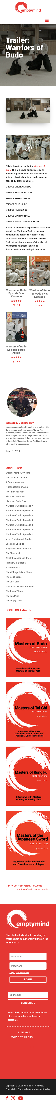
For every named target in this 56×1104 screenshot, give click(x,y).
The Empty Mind (14, 600)
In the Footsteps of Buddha (19, 539)
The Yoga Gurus (13, 577)
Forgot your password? (19, 973)
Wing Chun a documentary (18, 548)
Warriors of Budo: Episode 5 (19, 515)
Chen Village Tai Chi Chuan (19, 572)
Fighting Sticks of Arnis (17, 487)
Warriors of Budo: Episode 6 (19, 510)
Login (28, 979)
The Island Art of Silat (16, 477)
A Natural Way (13, 567)
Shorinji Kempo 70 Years (18, 473)
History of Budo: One (16, 501)
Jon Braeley (26, 422)
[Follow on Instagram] (13, 1098)
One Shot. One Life (15, 544)
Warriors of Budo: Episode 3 (19, 525)
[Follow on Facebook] (7, 1098)
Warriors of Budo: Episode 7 (19, 506)
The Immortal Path (15, 491)
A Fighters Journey (15, 482)
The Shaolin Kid (13, 553)
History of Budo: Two (16, 496)
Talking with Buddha (16, 563)
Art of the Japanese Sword (19, 558)
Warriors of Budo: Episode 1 (19, 534)
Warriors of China (14, 591)
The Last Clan (12, 581)
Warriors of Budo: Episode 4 (19, 520)
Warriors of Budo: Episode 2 (19, 529)
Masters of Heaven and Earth (20, 586)
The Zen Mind (12, 596)
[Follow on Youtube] (20, 1098)
